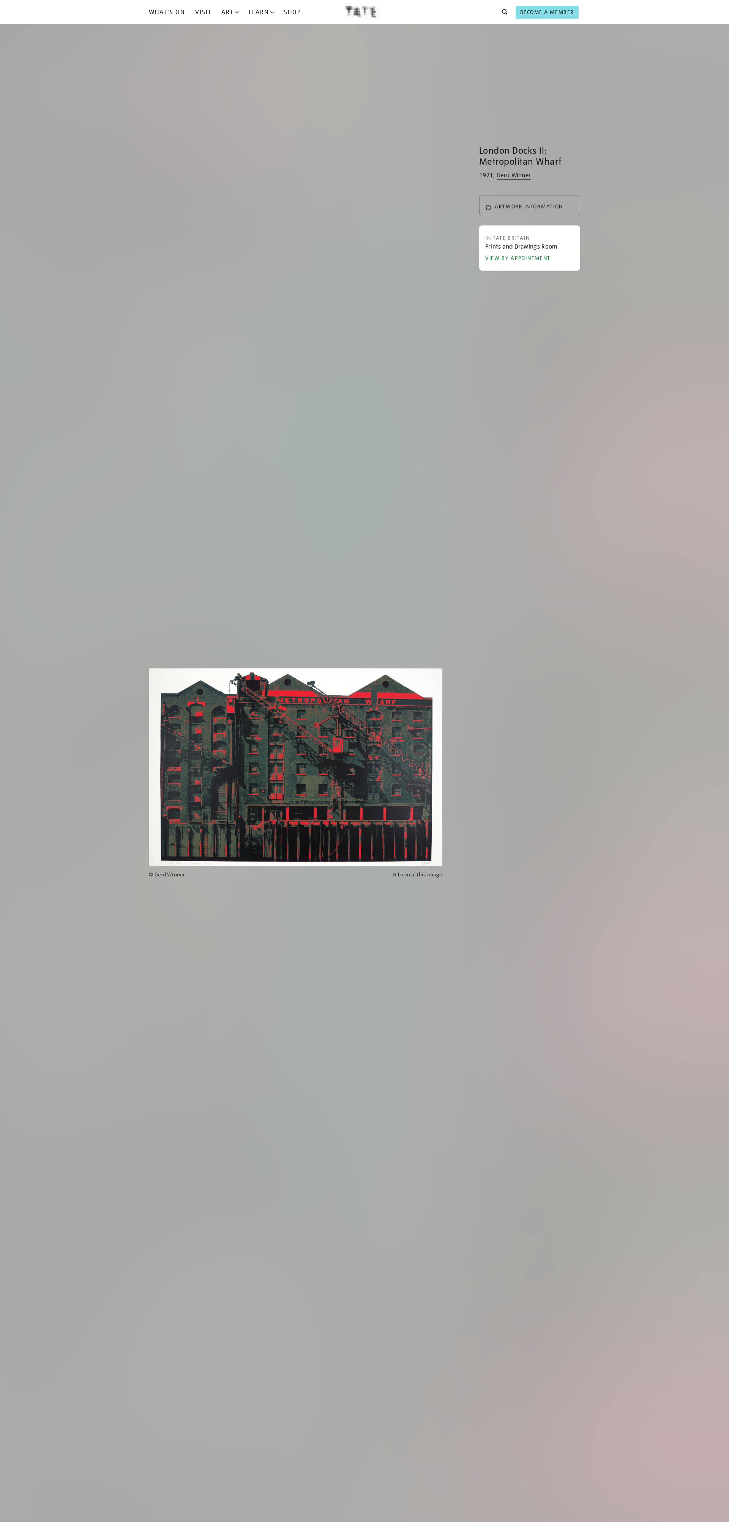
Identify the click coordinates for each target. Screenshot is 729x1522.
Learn (259, 12)
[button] (502, 12)
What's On (167, 12)
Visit (203, 12)
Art (227, 12)
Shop (292, 12)
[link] (267, 874)
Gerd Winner (514, 175)
